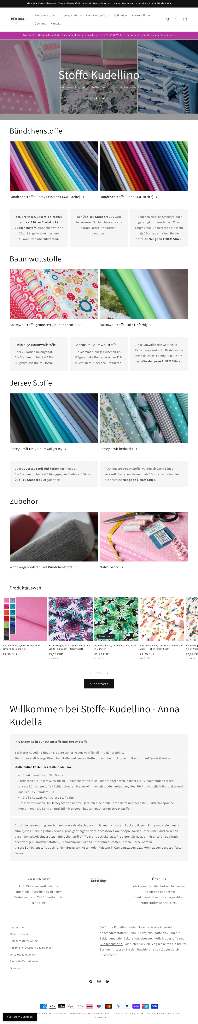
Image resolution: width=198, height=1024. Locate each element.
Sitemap (15, 968)
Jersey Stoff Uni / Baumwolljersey (36, 448)
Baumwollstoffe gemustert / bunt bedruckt (43, 324)
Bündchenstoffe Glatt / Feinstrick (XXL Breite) (45, 196)
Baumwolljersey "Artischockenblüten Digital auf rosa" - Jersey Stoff (69, 647)
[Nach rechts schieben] (107, 673)
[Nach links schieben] (90, 673)
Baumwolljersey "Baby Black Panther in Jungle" (115, 647)
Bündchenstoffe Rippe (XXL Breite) (126, 196)
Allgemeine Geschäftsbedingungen (31, 947)
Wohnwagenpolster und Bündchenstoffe (41, 567)
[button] (46, 15)
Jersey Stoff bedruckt (116, 448)
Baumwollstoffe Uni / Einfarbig (124, 324)
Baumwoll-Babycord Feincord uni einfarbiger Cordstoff (22, 647)
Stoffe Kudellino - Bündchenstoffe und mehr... (47, 1013)
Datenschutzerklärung (24, 941)
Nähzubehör (109, 567)
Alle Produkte (99, 98)
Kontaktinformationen (170, 1013)
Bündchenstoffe (36, 848)
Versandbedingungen (23, 954)
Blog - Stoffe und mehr (24, 961)
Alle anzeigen (99, 684)
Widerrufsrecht (19, 934)
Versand (151, 1013)
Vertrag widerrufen (20, 1017)
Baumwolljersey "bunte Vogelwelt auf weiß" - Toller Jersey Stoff (161, 647)
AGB (141, 1013)
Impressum (17, 927)
